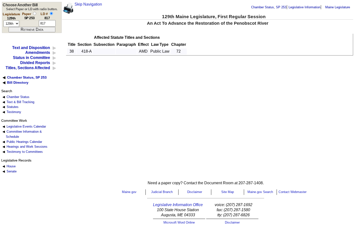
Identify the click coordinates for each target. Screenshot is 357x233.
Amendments (37, 52)
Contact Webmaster (292, 192)
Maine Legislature (337, 7)
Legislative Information (304, 7)
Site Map (227, 192)
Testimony (14, 112)
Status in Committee (31, 58)
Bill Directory (17, 82)
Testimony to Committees (25, 151)
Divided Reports (35, 63)
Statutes (12, 107)
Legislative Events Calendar (26, 126)
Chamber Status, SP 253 (268, 7)
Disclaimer (194, 192)
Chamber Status (18, 97)
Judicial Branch (162, 192)
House (11, 166)
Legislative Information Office (178, 205)
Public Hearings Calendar (24, 142)
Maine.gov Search (260, 192)
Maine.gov (129, 192)
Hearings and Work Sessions (27, 146)
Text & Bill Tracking (20, 102)
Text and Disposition (31, 48)
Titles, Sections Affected (28, 68)
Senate (12, 171)
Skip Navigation (88, 4)
